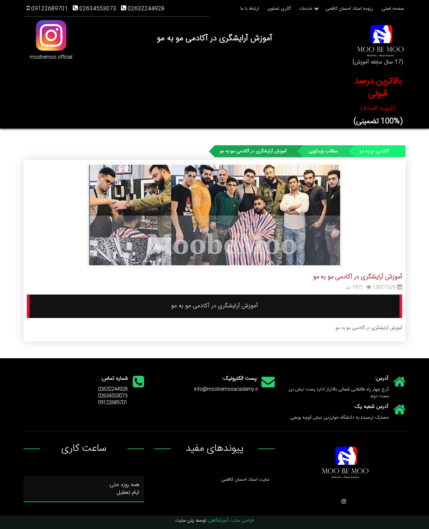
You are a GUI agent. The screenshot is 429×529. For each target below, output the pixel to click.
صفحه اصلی (392, 9)
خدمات (305, 9)
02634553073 (97, 8)
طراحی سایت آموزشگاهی (231, 521)
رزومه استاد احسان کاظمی (349, 9)
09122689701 (49, 8)
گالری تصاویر (279, 9)
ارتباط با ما (249, 9)
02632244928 (146, 8)
